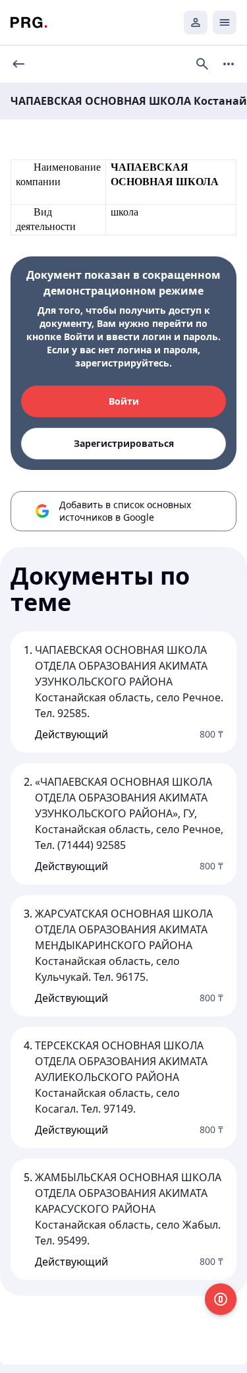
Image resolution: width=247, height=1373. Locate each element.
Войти (124, 401)
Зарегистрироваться (124, 443)
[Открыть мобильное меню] (224, 22)
